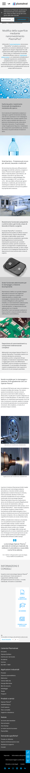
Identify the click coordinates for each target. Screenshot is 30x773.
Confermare (21, 19)
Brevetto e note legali (12, 764)
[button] (9, 4)
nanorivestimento (15, 44)
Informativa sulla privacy (19, 755)
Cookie (22, 764)
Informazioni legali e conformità (15, 760)
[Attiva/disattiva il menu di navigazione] (4, 3)
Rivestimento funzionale (15, 23)
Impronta (6, 755)
